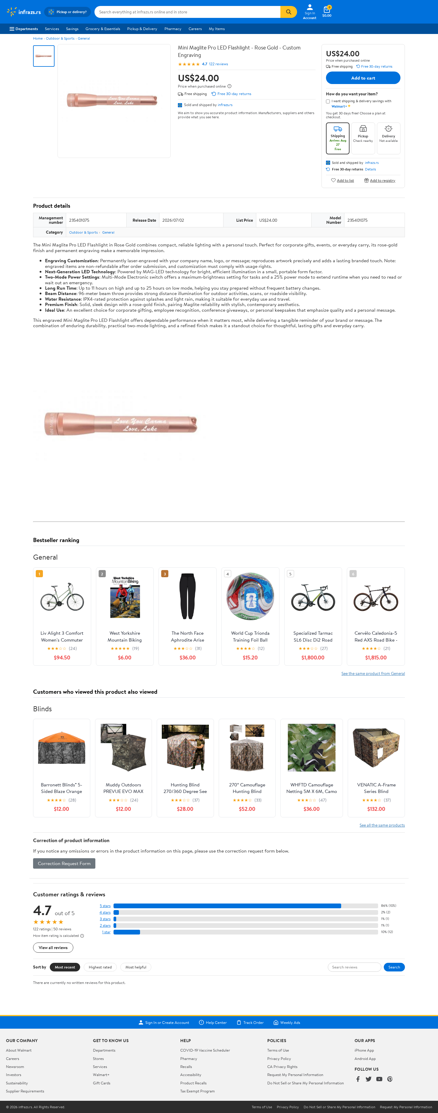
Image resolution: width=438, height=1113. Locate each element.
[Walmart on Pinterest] (390, 1079)
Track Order (253, 1022)
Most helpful (135, 967)
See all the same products (382, 825)
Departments (26, 28)
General (84, 38)
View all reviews (53, 947)
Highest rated (100, 967)
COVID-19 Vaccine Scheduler (205, 1050)
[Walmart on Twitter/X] (368, 1079)
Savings (72, 28)
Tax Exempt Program (197, 1091)
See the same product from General (373, 673)
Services (52, 28)
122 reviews (218, 64)
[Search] (288, 12)
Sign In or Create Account (167, 1022)
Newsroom (15, 1066)
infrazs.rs (225, 104)
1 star (106, 932)
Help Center (216, 1022)
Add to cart (363, 77)
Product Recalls (193, 1083)
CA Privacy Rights (282, 1066)
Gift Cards (101, 1083)
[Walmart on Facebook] (358, 1079)
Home (38, 38)
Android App (365, 1058)
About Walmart (19, 1050)
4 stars (105, 912)
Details (370, 169)
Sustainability (17, 1083)
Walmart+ (101, 1074)
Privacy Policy (279, 1058)
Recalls (186, 1066)
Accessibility (190, 1074)
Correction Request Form (64, 863)
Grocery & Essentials (103, 28)
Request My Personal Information (295, 1074)
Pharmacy (172, 28)
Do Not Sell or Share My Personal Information (305, 1083)
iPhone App (364, 1050)
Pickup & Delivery (142, 28)
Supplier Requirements (25, 1091)
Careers (195, 28)
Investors (13, 1074)
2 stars (105, 925)
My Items (217, 28)
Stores (98, 1058)
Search (394, 967)
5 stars (105, 906)
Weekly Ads (290, 1022)
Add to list (345, 180)
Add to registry (382, 180)
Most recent (65, 967)
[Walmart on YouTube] (379, 1079)
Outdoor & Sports (60, 38)
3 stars (105, 919)
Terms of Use (278, 1050)
